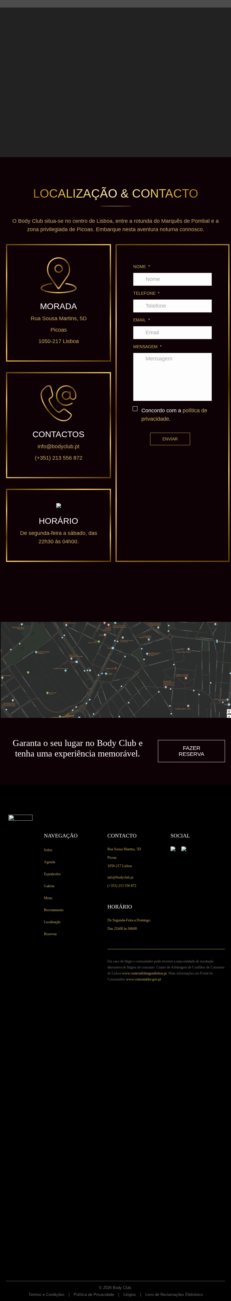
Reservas (50, 934)
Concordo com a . (174, 414)
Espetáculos (52, 874)
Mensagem (147, 346)
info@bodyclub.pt (58, 446)
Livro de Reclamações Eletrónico (174, 1294)
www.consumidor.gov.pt (143, 979)
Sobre (48, 850)
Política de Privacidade (94, 1294)
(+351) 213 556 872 (58, 458)
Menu (48, 898)
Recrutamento (53, 910)
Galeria (49, 886)
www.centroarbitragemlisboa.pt (144, 973)
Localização (52, 922)
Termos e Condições (46, 1294)
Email (141, 320)
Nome (141, 266)
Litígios (129, 1294)
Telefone (146, 293)
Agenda (49, 862)
